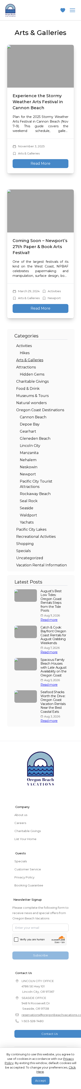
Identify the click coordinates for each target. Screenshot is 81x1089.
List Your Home (25, 839)
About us (20, 815)
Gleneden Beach (35, 438)
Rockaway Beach (35, 494)
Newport (54, 298)
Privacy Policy (24, 877)
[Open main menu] (72, 10)
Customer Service (27, 869)
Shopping (25, 544)
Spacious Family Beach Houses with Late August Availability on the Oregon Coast (53, 667)
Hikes (24, 353)
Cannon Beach (33, 417)
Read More (40, 163)
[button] (63, 10)
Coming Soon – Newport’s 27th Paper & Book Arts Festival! (40, 246)
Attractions (26, 367)
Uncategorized (29, 558)
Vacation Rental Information (41, 565)
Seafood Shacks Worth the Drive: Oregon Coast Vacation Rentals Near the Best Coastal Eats (52, 702)
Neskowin (28, 467)
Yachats (27, 522)
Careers (20, 823)
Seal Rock (29, 501)
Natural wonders (31, 403)
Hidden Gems (32, 374)
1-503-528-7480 (33, 1021)
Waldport (28, 515)
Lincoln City (30, 446)
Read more (49, 620)
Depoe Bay (30, 424)
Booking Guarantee (28, 885)
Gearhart (28, 431)
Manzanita (29, 453)
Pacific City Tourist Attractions (36, 484)
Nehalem (28, 460)
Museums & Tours (32, 396)
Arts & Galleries (29, 153)
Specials (23, 551)
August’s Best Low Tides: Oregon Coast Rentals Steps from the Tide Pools (51, 601)
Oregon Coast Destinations (40, 410)
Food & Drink (28, 388)
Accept (40, 1080)
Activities (54, 291)
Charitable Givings (32, 381)
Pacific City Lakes (31, 529)
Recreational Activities (36, 536)
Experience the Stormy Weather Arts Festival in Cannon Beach (38, 101)
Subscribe (40, 955)
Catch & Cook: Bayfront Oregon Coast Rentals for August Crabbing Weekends (53, 635)
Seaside (26, 508)
